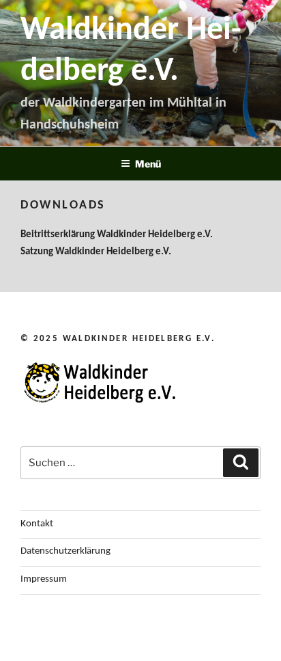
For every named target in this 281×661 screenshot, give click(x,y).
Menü (148, 164)
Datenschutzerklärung (65, 551)
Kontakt (36, 524)
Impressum (43, 579)
